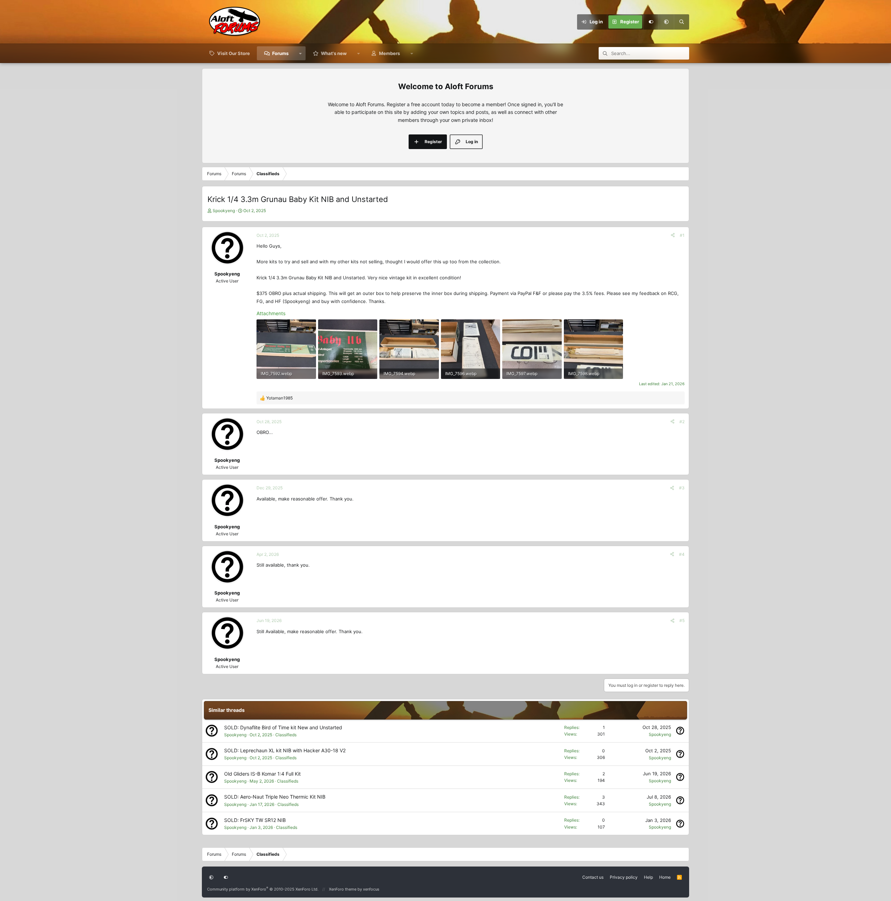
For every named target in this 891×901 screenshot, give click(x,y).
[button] (666, 22)
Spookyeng (224, 210)
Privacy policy (624, 877)
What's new (334, 53)
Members (389, 53)
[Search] (681, 22)
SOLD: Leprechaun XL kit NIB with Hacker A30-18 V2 (285, 750)
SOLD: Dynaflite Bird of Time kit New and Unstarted (283, 727)
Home (665, 877)
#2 (682, 421)
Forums (280, 53)
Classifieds (286, 734)
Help (648, 877)
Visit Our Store (233, 53)
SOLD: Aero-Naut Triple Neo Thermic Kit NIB (274, 797)
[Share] (672, 235)
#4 (682, 554)
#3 (682, 487)
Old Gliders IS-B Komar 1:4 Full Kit (262, 774)
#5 (682, 620)
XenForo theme (342, 889)
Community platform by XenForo (262, 889)
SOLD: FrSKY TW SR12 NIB (255, 820)
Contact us (593, 877)
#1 (682, 235)
